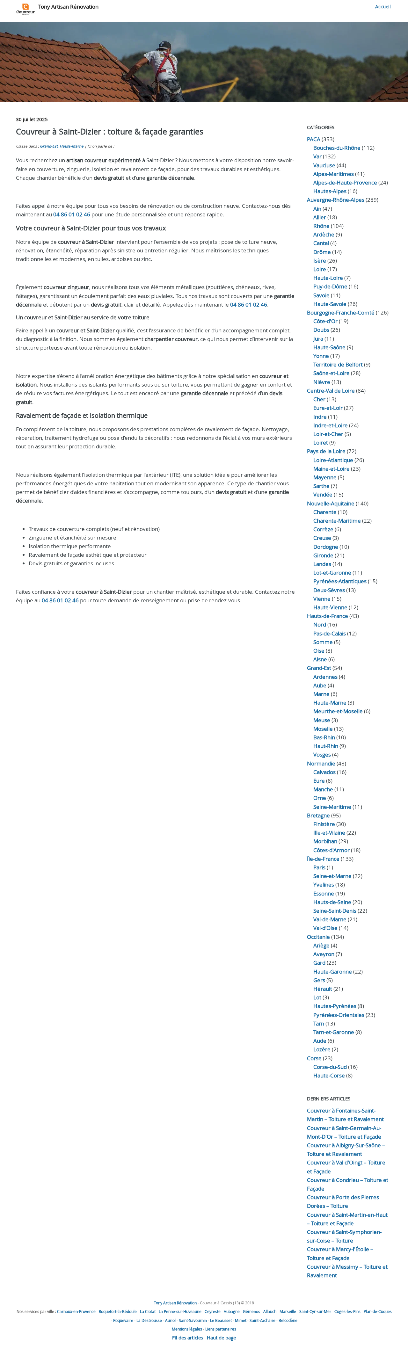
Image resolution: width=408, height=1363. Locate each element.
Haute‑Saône (329, 347)
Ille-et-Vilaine (329, 832)
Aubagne (232, 1311)
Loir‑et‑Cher (328, 434)
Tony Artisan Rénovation (68, 6)
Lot (317, 997)
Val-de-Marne (329, 919)
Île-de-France (323, 858)
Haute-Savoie (329, 304)
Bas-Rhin (324, 737)
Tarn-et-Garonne (333, 1032)
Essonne (323, 893)
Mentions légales (187, 1328)
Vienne (322, 598)
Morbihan (325, 841)
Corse (314, 1058)
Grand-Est (49, 146)
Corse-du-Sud (330, 1066)
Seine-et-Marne (332, 876)
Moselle (323, 728)
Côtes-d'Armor (331, 850)
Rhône (321, 225)
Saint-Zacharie (262, 1320)
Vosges (322, 754)
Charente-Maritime (337, 520)
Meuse (321, 720)
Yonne (321, 355)
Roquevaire (123, 1320)
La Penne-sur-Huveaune (180, 1311)
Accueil (383, 6)
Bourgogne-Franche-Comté (341, 312)
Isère (319, 260)
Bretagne (318, 815)
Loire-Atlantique (333, 460)
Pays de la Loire (326, 451)
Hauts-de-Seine (332, 902)
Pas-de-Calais (329, 633)
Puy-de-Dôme (330, 286)
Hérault (322, 988)
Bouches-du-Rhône (337, 147)
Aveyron (323, 954)
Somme (323, 642)
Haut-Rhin (325, 746)
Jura (318, 338)
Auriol (170, 1320)
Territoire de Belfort (338, 364)
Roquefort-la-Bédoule (118, 1311)
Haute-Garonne (332, 971)
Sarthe (321, 485)
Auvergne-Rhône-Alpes (335, 199)
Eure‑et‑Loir (328, 407)
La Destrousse (149, 1320)
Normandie (321, 763)
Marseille (288, 1311)
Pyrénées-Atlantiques (340, 581)
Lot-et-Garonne (332, 572)
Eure (319, 780)
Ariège (321, 945)
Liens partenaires (220, 1328)
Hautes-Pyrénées (334, 1006)
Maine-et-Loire (331, 468)
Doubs (321, 329)
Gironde (323, 555)
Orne (319, 797)
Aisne (320, 659)
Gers (319, 980)
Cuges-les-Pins (347, 1311)
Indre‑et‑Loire (330, 425)
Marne (321, 694)
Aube (319, 685)
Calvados (324, 772)
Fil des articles (187, 1337)
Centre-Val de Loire (331, 390)
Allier (319, 217)
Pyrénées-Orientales (338, 1015)
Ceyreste (213, 1311)
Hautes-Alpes (329, 191)
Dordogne (325, 546)
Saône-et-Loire (331, 373)
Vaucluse (324, 165)
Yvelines (323, 884)
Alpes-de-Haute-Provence (345, 182)
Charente (325, 512)
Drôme (322, 252)
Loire (319, 269)
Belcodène (288, 1320)
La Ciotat (148, 1311)
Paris (319, 867)
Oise (318, 650)
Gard (319, 962)
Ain (317, 208)
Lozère (322, 1049)
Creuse (322, 537)
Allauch (269, 1311)
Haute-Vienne (330, 607)
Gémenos (251, 1311)
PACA (313, 139)
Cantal (321, 243)
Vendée (322, 494)
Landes (322, 564)
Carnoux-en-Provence (76, 1311)
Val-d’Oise (325, 928)
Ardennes (325, 676)
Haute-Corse (329, 1075)
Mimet (240, 1320)
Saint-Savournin (193, 1320)
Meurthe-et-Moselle (338, 711)
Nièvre (321, 382)
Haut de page (221, 1337)
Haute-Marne (72, 146)
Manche (323, 789)
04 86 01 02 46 (71, 214)
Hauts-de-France (327, 616)
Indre (320, 416)
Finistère (324, 824)
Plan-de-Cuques (378, 1311)
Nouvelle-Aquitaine (330, 503)
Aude (319, 1040)
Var (317, 156)
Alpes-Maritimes (333, 174)
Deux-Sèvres (329, 590)
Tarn (318, 1023)
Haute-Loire (328, 277)
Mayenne (325, 477)
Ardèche (323, 234)
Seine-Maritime (332, 806)
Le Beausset (221, 1320)
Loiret (320, 442)
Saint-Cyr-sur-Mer (315, 1311)
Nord (319, 624)
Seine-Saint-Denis (334, 910)
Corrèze (323, 529)
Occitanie (318, 936)
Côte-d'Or (325, 321)
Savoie (321, 295)
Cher (319, 399)
